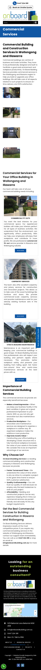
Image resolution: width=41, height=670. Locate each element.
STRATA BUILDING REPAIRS (12, 647)
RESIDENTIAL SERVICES (24, 642)
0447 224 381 (22, 3)
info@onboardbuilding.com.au (16, 543)
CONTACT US (20, 649)
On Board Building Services (14, 459)
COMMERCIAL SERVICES (17, 645)
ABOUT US (8, 642)
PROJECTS (28, 647)
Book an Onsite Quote (22, 7)
